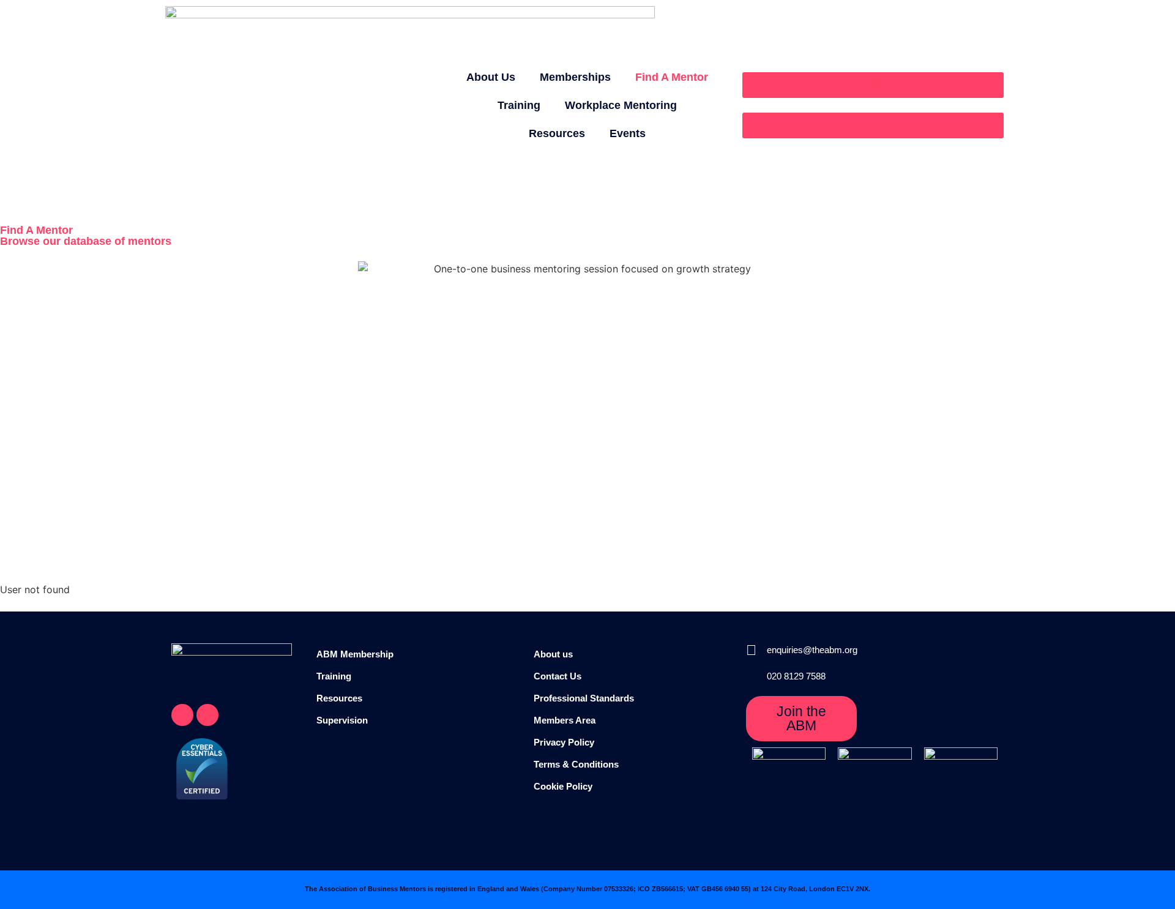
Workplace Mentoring (621, 105)
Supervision (342, 720)
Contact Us (557, 676)
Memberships (575, 77)
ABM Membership (355, 654)
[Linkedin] (207, 715)
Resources (557, 133)
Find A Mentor (671, 77)
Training (519, 105)
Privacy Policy (564, 742)
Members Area (564, 720)
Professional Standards (584, 698)
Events (628, 133)
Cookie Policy (563, 786)
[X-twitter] (182, 715)
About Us (490, 77)
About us (553, 654)
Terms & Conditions (576, 764)
